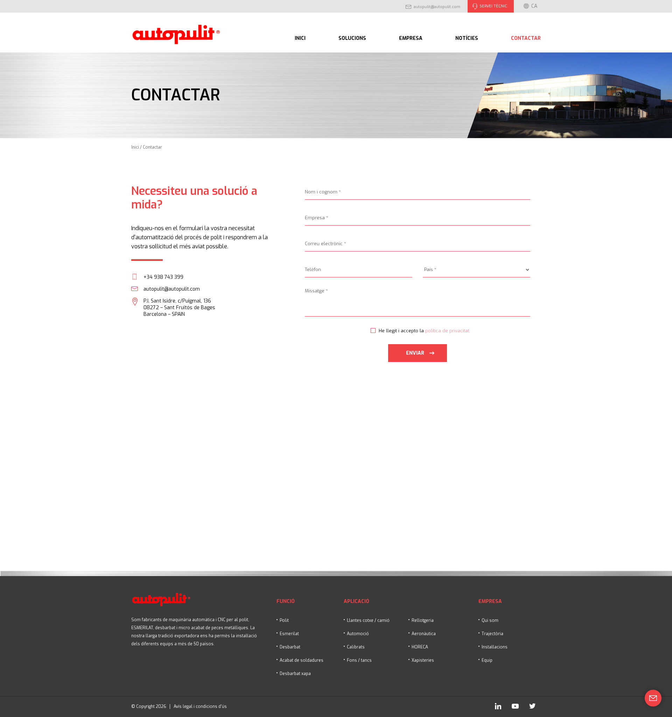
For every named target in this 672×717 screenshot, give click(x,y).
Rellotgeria (423, 620)
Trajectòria (492, 634)
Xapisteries (423, 660)
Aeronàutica (424, 634)
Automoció (358, 634)
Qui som (490, 620)
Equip (487, 660)
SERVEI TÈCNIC (493, 6)
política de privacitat (447, 331)
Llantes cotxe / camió (368, 620)
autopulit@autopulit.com (437, 6)
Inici (300, 38)
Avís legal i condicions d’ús (200, 706)
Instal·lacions (494, 647)
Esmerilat (289, 634)
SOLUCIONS (352, 38)
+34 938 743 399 (163, 277)
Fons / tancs (359, 660)
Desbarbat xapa (295, 673)
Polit (284, 620)
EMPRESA (410, 38)
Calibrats (356, 647)
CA (534, 6)
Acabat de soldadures (301, 660)
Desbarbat (290, 647)
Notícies (466, 38)
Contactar (526, 38)
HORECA (420, 647)
